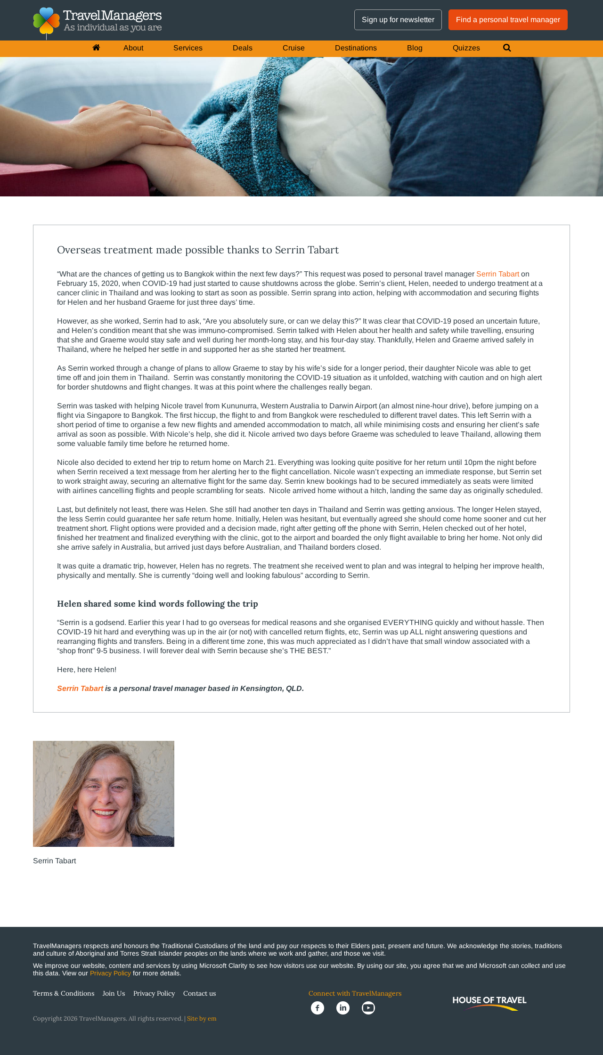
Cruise (294, 48)
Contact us (199, 993)
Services (188, 48)
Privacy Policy (110, 973)
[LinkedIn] (346, 1007)
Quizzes (466, 48)
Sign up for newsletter (398, 20)
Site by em (202, 1018)
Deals (243, 48)
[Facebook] (321, 1007)
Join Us (114, 993)
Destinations (356, 48)
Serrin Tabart (497, 274)
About (133, 48)
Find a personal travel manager (508, 20)
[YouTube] (371, 1007)
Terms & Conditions (63, 993)
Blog (415, 48)
